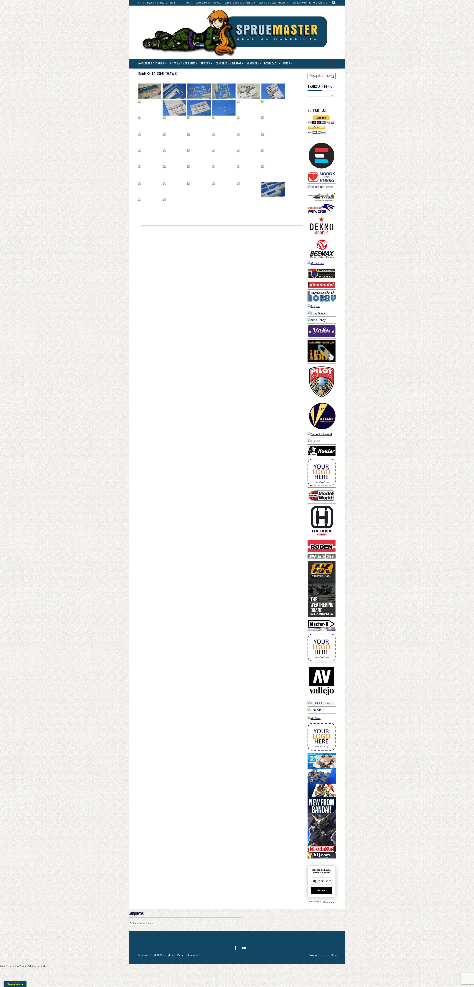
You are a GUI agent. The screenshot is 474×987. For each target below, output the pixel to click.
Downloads (271, 63)
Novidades (253, 63)
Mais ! (286, 63)
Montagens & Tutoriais (151, 63)
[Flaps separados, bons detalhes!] (248, 124)
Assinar (321, 890)
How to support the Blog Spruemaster (310, 2)
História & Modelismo (182, 63)
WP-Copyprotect (36, 966)
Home (188, 2)
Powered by (315, 901)
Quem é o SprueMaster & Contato (240, 2)
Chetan (22, 966)
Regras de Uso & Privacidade (208, 2)
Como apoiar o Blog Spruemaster (273, 2)
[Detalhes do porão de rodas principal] (174, 124)
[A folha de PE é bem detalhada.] (199, 189)
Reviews (205, 63)
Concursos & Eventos (228, 63)
